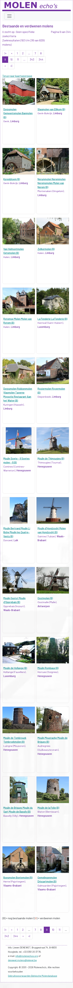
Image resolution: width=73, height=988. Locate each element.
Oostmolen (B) (45, 598)
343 (32, 59)
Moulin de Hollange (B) (15, 668)
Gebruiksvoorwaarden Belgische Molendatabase (32, 975)
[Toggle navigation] (9, 16)
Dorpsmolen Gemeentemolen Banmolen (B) (18, 113)
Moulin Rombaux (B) (48, 668)
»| (11, 65)
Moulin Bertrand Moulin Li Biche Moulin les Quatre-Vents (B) (16, 532)
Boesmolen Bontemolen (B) (17, 877)
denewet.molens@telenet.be (22, 960)
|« (6, 53)
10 (11, 59)
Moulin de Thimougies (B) (51, 458)
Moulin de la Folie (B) (48, 807)
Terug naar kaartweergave (17, 75)
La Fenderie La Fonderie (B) (52, 318)
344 (41, 59)
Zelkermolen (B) (46, 249)
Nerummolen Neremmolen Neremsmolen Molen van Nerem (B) (52, 183)
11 (18, 59)
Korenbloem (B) (11, 179)
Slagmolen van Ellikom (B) (51, 109)
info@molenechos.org (26, 956)
